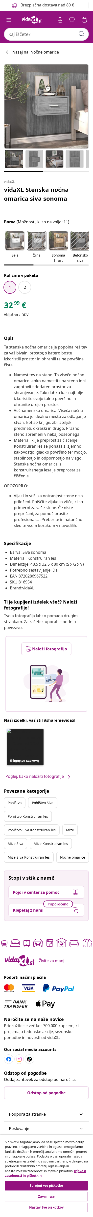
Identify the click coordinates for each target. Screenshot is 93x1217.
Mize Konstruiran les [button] (51, 843)
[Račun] (60, 19)
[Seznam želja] (72, 19)
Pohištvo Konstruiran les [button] (28, 816)
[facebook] (8, 1059)
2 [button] (25, 287)
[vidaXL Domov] (31, 20)
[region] (46, 1174)
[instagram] (19, 1059)
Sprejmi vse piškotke (46, 1185)
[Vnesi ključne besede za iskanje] (81, 34)
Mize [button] (70, 830)
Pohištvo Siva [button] (42, 802)
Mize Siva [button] (15, 843)
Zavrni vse (46, 1196)
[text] (15, 306)
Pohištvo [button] (15, 802)
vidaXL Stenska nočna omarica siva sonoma (36, 194)
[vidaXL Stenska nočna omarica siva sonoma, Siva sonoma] (46, 106)
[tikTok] (29, 1059)
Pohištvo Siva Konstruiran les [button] (32, 830)
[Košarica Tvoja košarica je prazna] (84, 19)
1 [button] (10, 287)
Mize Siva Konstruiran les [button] (29, 857)
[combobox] (46, 34)
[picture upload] (46, 683)
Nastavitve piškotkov (46, 1207)
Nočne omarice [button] (72, 857)
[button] (42, 5)
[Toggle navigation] (9, 20)
